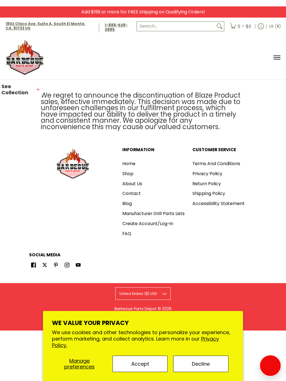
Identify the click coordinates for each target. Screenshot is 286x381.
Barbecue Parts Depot (136, 309)
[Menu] (276, 57)
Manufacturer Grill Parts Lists (153, 213)
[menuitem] (240, 26)
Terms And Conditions (216, 163)
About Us (132, 183)
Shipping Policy (208, 193)
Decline (201, 363)
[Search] (219, 26)
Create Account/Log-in (147, 223)
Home (128, 163)
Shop (128, 173)
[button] (20, 89)
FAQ (126, 233)
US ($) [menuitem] (275, 26)
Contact (131, 193)
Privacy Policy (207, 173)
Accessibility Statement (218, 203)
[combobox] (176, 26)
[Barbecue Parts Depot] (26, 57)
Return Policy (206, 183)
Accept (140, 363)
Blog (127, 203)
